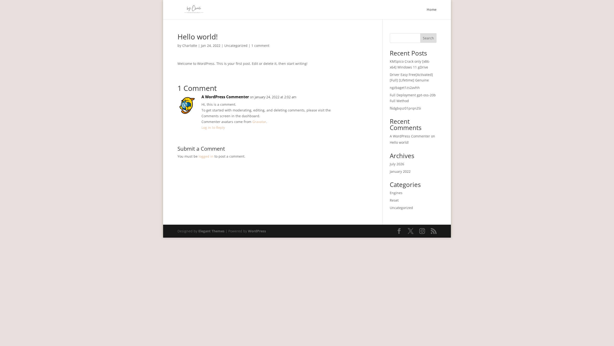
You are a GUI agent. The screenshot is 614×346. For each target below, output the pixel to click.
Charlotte (189, 45)
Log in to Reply (213, 127)
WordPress (257, 231)
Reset (394, 200)
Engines (396, 193)
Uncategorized (236, 45)
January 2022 (400, 171)
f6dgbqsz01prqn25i (405, 108)
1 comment (260, 45)
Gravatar (259, 121)
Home (432, 10)
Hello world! (399, 142)
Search (428, 38)
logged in (206, 156)
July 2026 (397, 164)
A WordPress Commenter (225, 96)
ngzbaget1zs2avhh (405, 87)
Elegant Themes (211, 231)
